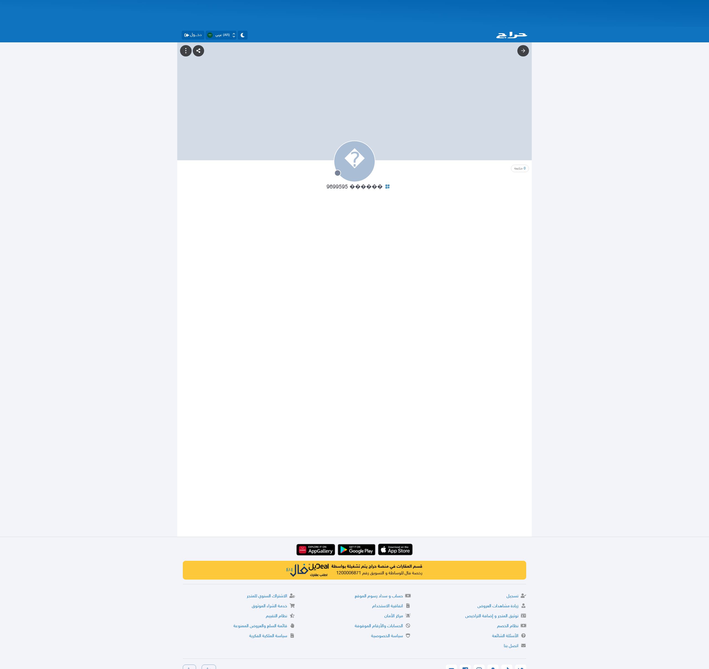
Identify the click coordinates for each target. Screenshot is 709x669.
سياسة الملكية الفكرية (268, 636)
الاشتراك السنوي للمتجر (267, 596)
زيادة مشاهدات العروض (497, 606)
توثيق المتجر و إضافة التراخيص (491, 616)
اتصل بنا (511, 646)
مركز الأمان (393, 616)
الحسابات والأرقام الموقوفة (379, 626)
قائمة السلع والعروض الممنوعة (260, 626)
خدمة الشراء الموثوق (269, 606)
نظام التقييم (276, 616)
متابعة (520, 169)
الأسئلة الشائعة (505, 636)
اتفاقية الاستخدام (387, 606)
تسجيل (512, 596)
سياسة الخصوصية (387, 636)
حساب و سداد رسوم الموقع (379, 596)
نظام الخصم (507, 626)
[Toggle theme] (243, 35)
